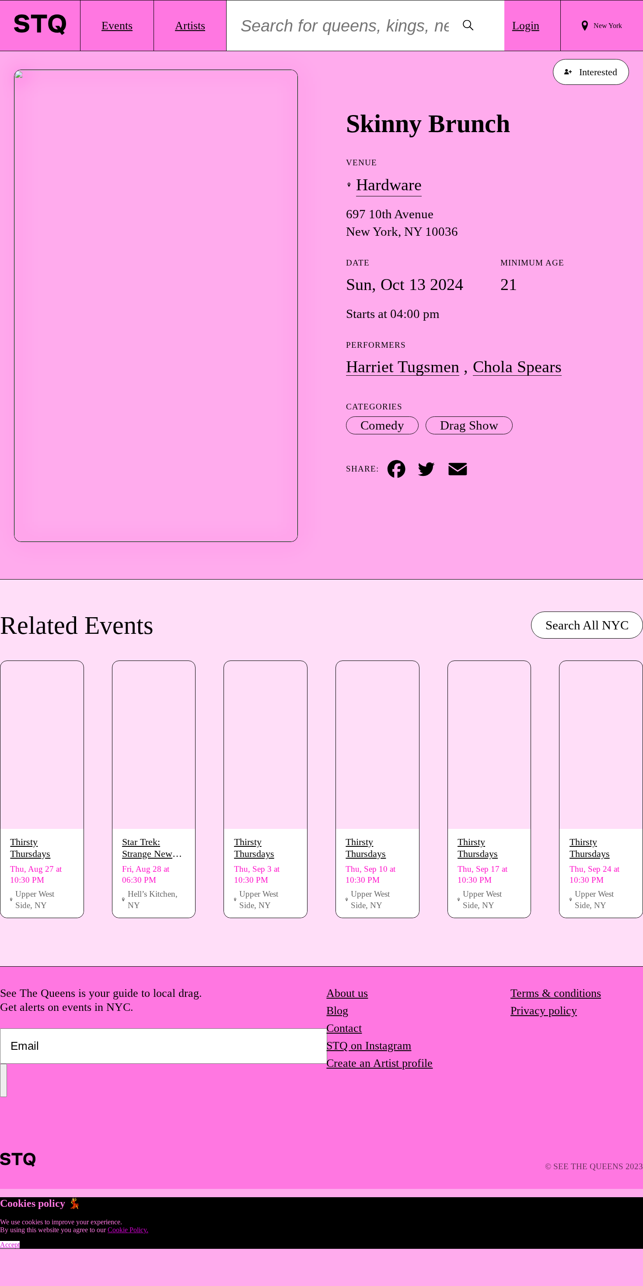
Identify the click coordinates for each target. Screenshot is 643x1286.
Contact (344, 1028)
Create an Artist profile (379, 1063)
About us (347, 993)
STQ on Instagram (368, 1045)
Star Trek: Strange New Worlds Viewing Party (153, 848)
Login (525, 25)
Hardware (389, 184)
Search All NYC (587, 625)
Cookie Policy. (128, 1230)
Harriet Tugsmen (402, 366)
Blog (337, 1010)
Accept (10, 1244)
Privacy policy (543, 1010)
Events (117, 25)
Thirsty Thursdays (30, 847)
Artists (190, 25)
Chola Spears (517, 366)
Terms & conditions (555, 993)
